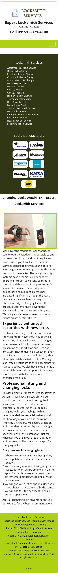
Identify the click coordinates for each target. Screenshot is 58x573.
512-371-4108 (36, 31)
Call (30, 568)
